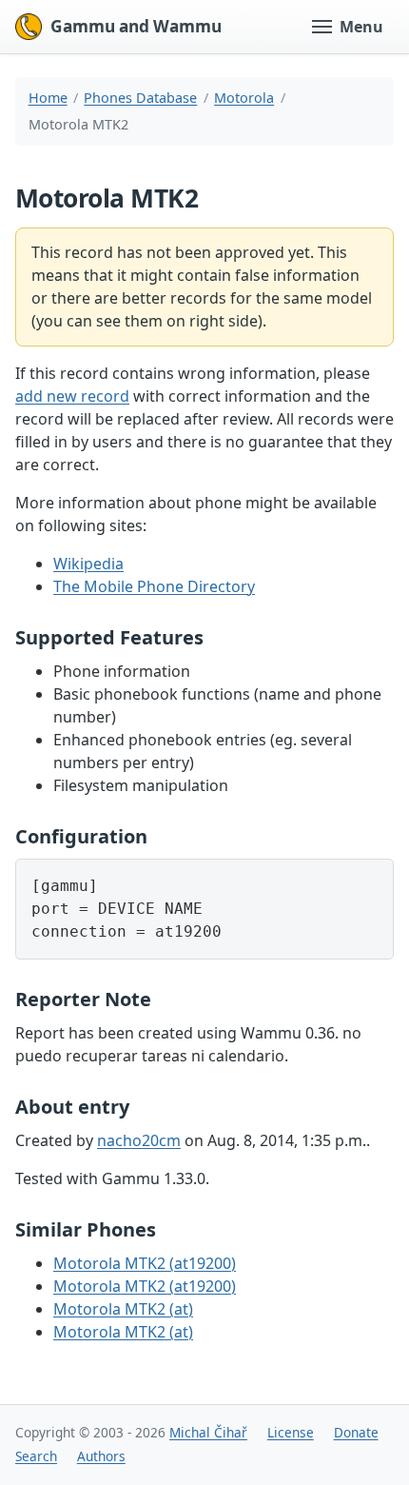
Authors (101, 1456)
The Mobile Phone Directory (154, 586)
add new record (72, 396)
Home (48, 98)
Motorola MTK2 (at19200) (144, 1263)
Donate (356, 1432)
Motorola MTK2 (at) (123, 1308)
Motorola (244, 98)
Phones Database (140, 98)
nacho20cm (139, 1140)
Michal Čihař (208, 1432)
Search (36, 1456)
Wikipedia (88, 563)
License (290, 1432)
